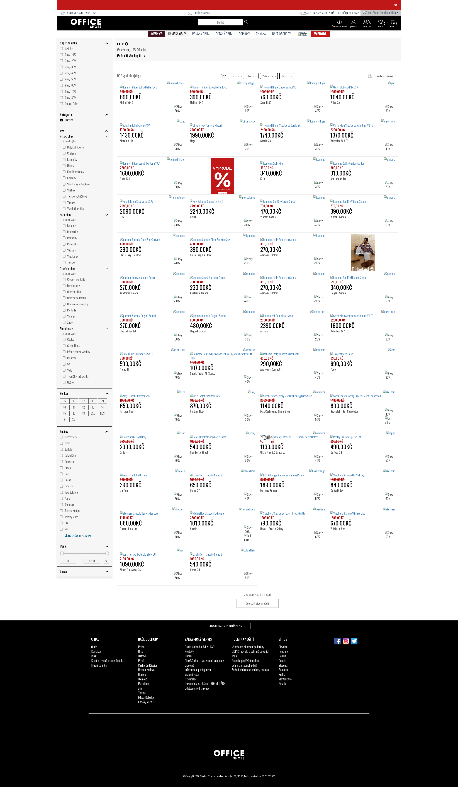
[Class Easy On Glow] (131, 239)
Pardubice (143, 683)
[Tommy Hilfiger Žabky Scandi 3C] (292, 85)
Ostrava (142, 656)
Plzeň (141, 660)
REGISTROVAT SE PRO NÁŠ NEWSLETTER (229, 626)
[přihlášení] (353, 21)
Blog (93, 656)
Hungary (283, 651)
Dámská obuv (177, 33)
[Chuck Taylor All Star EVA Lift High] (208, 356)
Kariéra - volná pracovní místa (107, 660)
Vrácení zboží (192, 674)
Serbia (282, 674)
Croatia (282, 660)
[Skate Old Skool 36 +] (132, 554)
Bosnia (282, 683)
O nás (94, 646)
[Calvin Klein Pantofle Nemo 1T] (152, 352)
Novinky (156, 33)
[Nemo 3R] (196, 554)
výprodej (320, 33)
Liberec (142, 674)
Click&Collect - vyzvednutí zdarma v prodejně (204, 663)
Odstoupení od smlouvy (197, 688)
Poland (282, 656)
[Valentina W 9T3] (340, 125)
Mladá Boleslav (146, 697)
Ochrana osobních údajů (244, 665)
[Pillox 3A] (336, 87)
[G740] (194, 201)
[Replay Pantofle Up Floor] (152, 473)
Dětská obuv (224, 33)
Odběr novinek (202, 13)
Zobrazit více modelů (257, 603)
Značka (261, 33)
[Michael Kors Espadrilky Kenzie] (222, 511)
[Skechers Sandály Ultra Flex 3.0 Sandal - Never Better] (292, 435)
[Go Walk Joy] (337, 475)
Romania (283, 669)
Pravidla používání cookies (246, 660)
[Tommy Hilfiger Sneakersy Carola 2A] (292, 123)
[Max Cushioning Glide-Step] (275, 396)
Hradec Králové (146, 669)
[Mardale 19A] (128, 125)
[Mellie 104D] (127, 87)
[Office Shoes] (85, 23)
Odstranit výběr (69, 141)
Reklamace (191, 679)
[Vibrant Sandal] (269, 201)
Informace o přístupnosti (198, 669)
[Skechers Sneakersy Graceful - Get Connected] (362, 394)
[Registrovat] (367, 21)
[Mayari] (195, 125)
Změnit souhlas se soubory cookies (250, 669)
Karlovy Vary (145, 702)
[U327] (124, 201)
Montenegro (285, 679)
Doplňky (244, 33)
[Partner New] (128, 396)
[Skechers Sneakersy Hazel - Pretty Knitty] (292, 511)
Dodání (188, 656)
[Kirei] (264, 163)
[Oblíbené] (380, 21)
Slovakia (283, 646)
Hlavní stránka (99, 665)
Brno (140, 651)
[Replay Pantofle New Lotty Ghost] (222, 435)
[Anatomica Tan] (339, 163)
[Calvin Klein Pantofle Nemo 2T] (222, 473)
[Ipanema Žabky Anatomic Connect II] (292, 352)
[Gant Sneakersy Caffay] (152, 435)
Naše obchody (281, 33)
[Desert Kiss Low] (129, 513)
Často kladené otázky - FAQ (200, 646)
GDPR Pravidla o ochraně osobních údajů (250, 653)
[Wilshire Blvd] (338, 513)
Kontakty (96, 651)
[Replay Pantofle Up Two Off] (362, 435)
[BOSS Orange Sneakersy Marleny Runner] (292, 473)
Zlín (140, 688)
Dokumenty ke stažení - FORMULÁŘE (205, 683)
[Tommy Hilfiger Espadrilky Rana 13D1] (152, 161)
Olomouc (142, 679)
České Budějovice (147, 665)
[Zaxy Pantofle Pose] (362, 352)
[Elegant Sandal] (339, 277)
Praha (141, 646)
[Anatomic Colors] (270, 239)
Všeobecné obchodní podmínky (248, 646)
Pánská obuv (200, 33)
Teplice (142, 692)
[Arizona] (265, 315)
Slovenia (283, 665)
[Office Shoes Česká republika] (380, 12)
